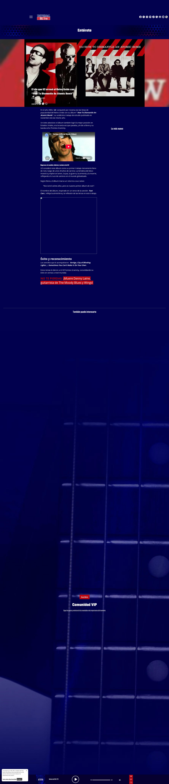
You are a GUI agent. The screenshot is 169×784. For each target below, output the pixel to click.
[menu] (31, 17)
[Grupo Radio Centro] (157, 17)
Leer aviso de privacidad (9, 779)
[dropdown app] (160, 17)
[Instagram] (147, 17)
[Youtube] (150, 17)
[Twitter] (144, 17)
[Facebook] (140, 17)
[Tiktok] (153, 17)
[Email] (163, 17)
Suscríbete (84, 597)
